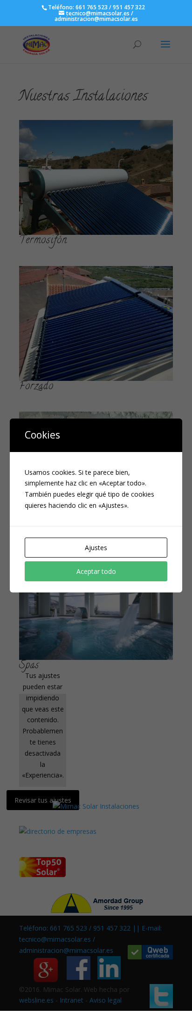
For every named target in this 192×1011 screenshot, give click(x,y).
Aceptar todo (96, 571)
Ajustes (96, 547)
